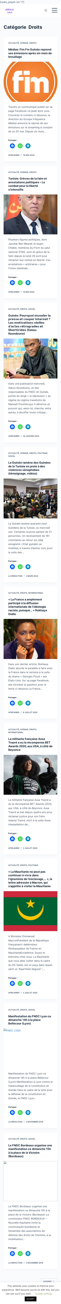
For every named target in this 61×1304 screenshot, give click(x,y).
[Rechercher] (46, 10)
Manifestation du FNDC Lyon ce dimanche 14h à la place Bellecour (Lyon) (29, 1020)
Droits (32, 43)
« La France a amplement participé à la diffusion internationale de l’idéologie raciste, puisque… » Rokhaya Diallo (27, 607)
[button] (9, 10)
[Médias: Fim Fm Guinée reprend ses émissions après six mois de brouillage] (30, 82)
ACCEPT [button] (31, 1299)
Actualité (13, 43)
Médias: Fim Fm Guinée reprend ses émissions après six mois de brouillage (30, 53)
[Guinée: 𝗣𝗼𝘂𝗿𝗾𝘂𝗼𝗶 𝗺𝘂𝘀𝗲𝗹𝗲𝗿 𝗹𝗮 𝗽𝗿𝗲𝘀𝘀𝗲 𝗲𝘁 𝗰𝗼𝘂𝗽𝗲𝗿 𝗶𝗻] (30, 358)
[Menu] (54, 10)
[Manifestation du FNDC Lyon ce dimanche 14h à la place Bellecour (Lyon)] (30, 1048)
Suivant (47, 1281)
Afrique (24, 43)
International (35, 593)
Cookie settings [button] (43, 1293)
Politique (42, 453)
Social (31, 309)
